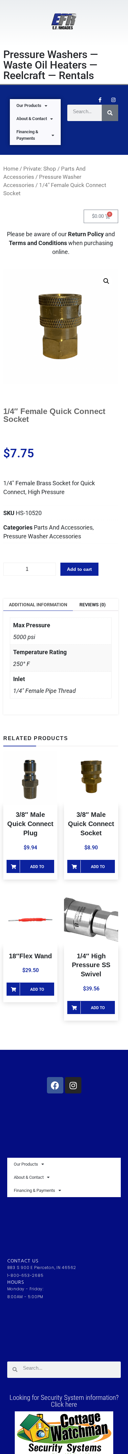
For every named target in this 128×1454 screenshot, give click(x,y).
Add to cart (79, 569)
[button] (106, 281)
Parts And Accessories (63, 527)
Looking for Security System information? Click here (64, 1401)
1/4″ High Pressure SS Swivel (91, 965)
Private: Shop (39, 169)
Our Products (28, 105)
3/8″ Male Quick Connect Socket (91, 823)
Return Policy (86, 234)
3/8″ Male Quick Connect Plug (30, 823)
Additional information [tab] (38, 604)
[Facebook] (55, 1085)
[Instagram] (113, 100)
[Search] (110, 113)
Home (10, 169)
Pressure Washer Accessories (42, 536)
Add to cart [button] (37, 868)
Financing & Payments (27, 135)
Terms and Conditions (38, 242)
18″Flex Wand (30, 956)
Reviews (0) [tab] (92, 604)
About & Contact (31, 118)
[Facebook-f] (100, 100)
